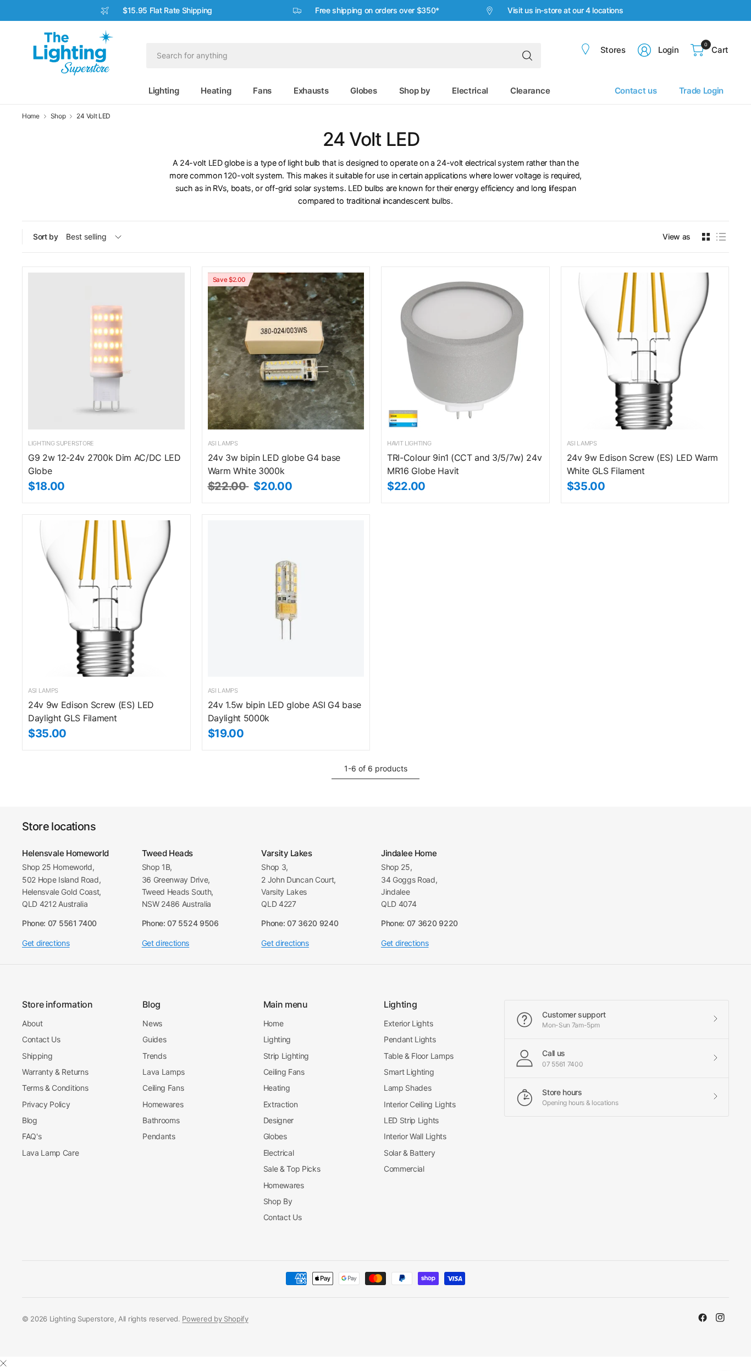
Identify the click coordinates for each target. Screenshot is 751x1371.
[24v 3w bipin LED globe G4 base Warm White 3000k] (286, 351)
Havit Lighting (409, 443)
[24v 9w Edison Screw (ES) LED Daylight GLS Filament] (106, 598)
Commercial (404, 1168)
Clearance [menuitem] (530, 90)
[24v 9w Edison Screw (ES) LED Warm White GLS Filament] (645, 351)
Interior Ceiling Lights (420, 1104)
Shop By (277, 1201)
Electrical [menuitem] (470, 90)
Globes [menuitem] (363, 90)
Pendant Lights (410, 1039)
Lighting (277, 1039)
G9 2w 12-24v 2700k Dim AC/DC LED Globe (104, 464)
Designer (278, 1120)
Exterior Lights (408, 1023)
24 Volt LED (93, 116)
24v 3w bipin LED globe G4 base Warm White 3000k (274, 464)
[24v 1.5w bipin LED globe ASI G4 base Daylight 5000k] (286, 598)
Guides (154, 1039)
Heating (276, 1087)
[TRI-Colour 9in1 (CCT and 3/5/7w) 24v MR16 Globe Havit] (465, 351)
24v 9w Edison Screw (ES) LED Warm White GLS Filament (642, 464)
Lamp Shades (407, 1087)
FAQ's (31, 1136)
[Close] (3, 1363)
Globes (275, 1136)
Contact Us (41, 1039)
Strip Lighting (286, 1055)
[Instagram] (720, 1317)
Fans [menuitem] (262, 90)
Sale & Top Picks (292, 1168)
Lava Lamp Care (50, 1152)
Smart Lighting (409, 1071)
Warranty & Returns (55, 1071)
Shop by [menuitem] (414, 90)
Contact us (636, 90)
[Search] (527, 55)
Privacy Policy (46, 1104)
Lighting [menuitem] (163, 90)
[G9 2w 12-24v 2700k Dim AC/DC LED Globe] (106, 351)
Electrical (278, 1152)
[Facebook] (702, 1317)
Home (31, 116)
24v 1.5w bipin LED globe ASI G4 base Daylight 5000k (284, 711)
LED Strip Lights (411, 1120)
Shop (58, 116)
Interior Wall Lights (415, 1136)
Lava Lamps (163, 1071)
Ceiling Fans (163, 1087)
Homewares (162, 1104)
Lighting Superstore (61, 443)
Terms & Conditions (55, 1087)
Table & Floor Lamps (419, 1055)
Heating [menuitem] (216, 90)
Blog (29, 1120)
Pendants (158, 1136)
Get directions (46, 943)
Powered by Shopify (215, 1318)
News (152, 1023)
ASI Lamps (223, 443)
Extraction (280, 1104)
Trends (154, 1055)
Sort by (45, 236)
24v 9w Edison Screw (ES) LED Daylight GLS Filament (91, 711)
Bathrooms (160, 1120)
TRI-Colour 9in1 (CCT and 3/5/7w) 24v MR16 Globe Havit (464, 464)
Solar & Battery (409, 1152)
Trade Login (701, 90)
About (32, 1023)
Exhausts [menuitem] (311, 90)
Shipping (37, 1055)
